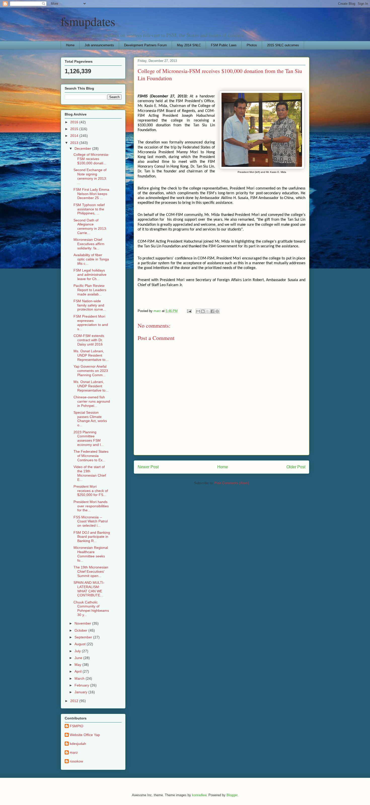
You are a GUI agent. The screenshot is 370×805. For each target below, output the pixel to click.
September (84, 637)
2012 (74, 701)
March (80, 678)
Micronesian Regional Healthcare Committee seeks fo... (90, 554)
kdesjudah (78, 744)
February (82, 685)
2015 (74, 129)
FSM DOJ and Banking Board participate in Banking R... (91, 536)
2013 (74, 143)
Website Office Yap (85, 735)
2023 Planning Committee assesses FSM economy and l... (88, 438)
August (81, 644)
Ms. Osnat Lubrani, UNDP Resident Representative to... (90, 355)
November (83, 623)
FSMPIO (76, 726)
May (78, 665)
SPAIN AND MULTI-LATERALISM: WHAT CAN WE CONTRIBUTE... (88, 589)
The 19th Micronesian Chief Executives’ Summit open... (90, 571)
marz (74, 752)
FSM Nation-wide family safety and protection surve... (89, 305)
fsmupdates (88, 21)
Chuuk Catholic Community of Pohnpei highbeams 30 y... (91, 608)
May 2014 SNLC (189, 45)
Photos (252, 45)
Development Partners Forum (145, 45)
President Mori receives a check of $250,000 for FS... (90, 490)
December (83, 148)
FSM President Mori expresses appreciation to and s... (90, 322)
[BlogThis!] (202, 311)
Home (70, 45)
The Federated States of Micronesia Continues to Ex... (90, 455)
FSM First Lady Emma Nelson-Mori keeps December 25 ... (91, 193)
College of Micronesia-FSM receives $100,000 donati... (91, 158)
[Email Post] (189, 311)
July (78, 651)
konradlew (199, 795)
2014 (74, 136)
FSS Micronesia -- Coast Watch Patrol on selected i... (90, 521)
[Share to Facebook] (212, 311)
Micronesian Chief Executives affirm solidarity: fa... (88, 244)
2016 (74, 122)
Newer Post (148, 467)
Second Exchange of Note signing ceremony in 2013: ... (90, 176)
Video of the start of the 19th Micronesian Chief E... (89, 473)
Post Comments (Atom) (231, 483)
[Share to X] (207, 311)
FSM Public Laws (224, 45)
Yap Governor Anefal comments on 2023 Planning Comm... (90, 370)
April (79, 671)
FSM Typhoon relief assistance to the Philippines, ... (89, 209)
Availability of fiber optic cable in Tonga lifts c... (91, 259)
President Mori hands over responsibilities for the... (91, 506)
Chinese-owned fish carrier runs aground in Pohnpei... (91, 401)
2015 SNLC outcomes (283, 45)
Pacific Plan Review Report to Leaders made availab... (89, 290)
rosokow (76, 761)
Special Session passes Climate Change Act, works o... (90, 418)
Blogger (232, 795)
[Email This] (198, 311)
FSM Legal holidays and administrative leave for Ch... (89, 274)
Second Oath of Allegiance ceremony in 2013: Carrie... (90, 226)
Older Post (295, 467)
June (79, 658)
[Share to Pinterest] (217, 311)
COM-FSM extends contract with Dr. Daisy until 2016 (88, 340)
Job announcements (99, 45)
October (81, 630)
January (81, 692)
